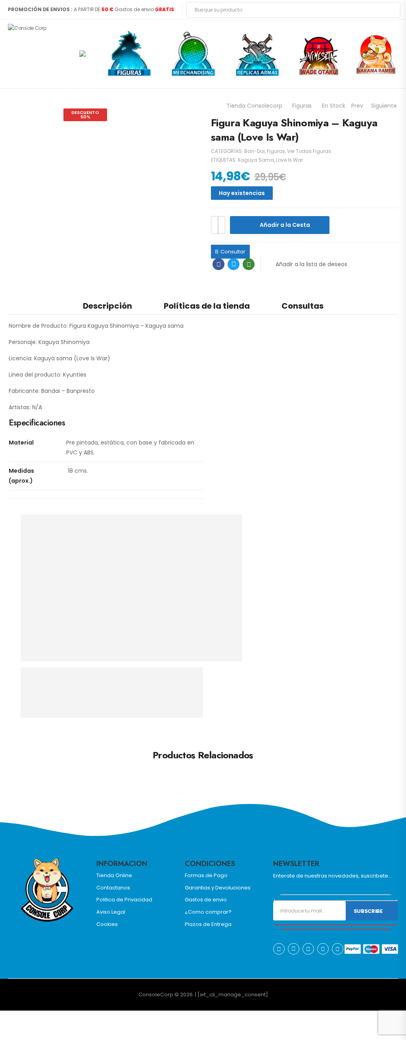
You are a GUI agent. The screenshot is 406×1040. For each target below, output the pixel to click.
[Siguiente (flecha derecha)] (30, 1030)
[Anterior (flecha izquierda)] (9, 1030)
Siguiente (384, 106)
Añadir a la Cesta (285, 225)
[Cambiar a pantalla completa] (11, 1018)
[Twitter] (233, 264)
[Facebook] (218, 264)
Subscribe (368, 911)
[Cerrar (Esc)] (27, 1018)
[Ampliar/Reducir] (3, 1018)
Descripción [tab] (107, 305)
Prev (357, 106)
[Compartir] (19, 1018)
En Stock (333, 106)
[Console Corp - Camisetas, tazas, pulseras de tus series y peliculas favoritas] (38, 53)
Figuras (302, 106)
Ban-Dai (254, 151)
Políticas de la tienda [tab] (207, 305)
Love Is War (289, 160)
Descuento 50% (85, 114)
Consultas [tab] (303, 305)
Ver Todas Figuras (309, 151)
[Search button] (391, 10)
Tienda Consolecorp (254, 106)
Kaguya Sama (256, 160)
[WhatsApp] (249, 264)
